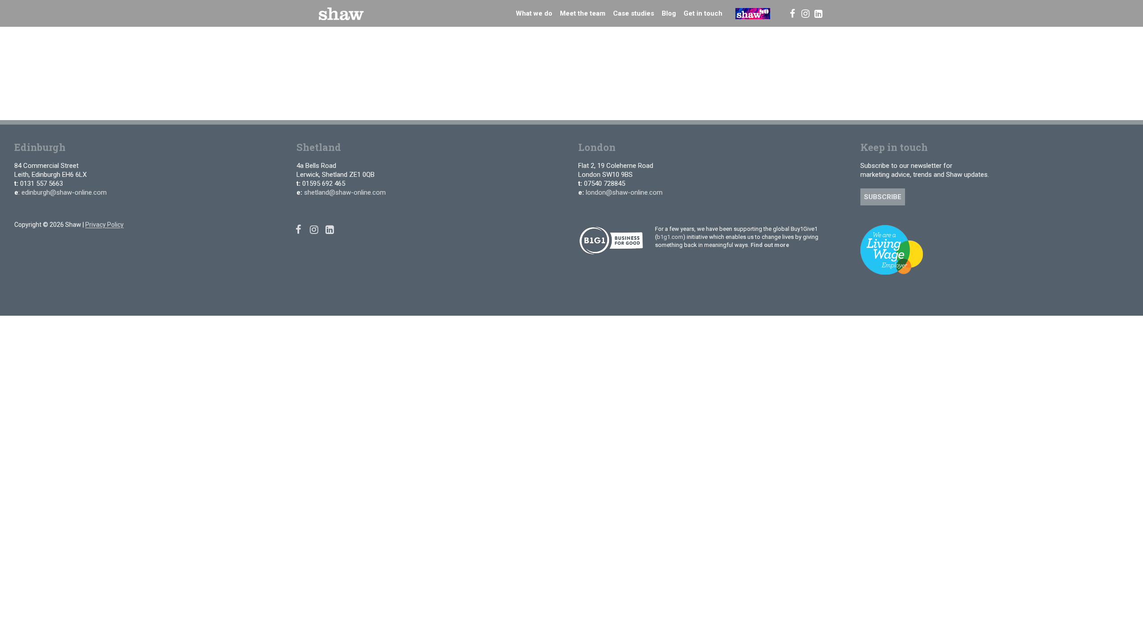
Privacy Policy (104, 224)
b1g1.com (670, 237)
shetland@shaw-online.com (345, 192)
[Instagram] (805, 13)
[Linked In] (818, 13)
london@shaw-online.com (624, 192)
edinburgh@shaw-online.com (64, 192)
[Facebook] (792, 13)
